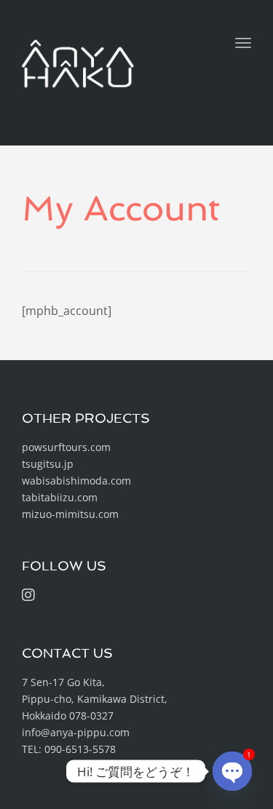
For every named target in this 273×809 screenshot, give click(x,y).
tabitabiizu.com (60, 497)
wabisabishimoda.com (76, 480)
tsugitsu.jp (48, 464)
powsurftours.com (66, 447)
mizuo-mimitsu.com (70, 514)
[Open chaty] (232, 771)
